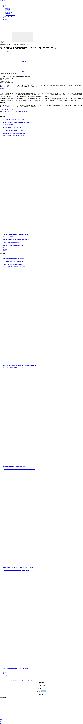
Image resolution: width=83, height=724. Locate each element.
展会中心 (5, 6)
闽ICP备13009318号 (23, 680)
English (4, 20)
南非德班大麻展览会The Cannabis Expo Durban (14, 114)
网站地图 (30, 680)
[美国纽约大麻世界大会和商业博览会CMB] (13, 130)
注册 (3, 42)
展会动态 (5, 17)
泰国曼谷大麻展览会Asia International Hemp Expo (16, 122)
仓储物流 (12, 15)
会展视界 (12, 680)
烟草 (9, 8)
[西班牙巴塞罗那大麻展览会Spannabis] (11, 242)
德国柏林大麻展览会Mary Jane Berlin (13, 127)
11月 (1, 109)
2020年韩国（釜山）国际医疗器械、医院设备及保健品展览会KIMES (18, 567)
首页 (4, 4)
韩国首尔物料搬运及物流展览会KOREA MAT (13, 258)
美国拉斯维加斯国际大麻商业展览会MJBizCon (15, 234)
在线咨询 (2, 88)
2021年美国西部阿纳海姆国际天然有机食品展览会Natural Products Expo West (20, 365)
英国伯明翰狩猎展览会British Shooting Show (13, 264)
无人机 (10, 16)
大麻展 (6, 109)
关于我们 (5, 5)
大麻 (9, 9)
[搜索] (9, 31)
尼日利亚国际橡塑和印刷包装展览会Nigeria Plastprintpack (16, 668)
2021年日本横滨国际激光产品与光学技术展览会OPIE (15, 466)
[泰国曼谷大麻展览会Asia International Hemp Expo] (14, 119)
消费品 (10, 12)
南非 (3, 109)
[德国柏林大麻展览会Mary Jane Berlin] (11, 124)
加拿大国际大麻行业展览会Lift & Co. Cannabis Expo (15, 111)
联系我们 (5, 19)
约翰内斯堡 (10, 109)
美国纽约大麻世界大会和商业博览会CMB (14, 133)
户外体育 (12, 13)
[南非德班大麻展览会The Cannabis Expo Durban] (14, 236)
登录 (1, 42)
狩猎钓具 (12, 11)
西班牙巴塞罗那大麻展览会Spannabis (13, 245)
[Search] (22, 37)
